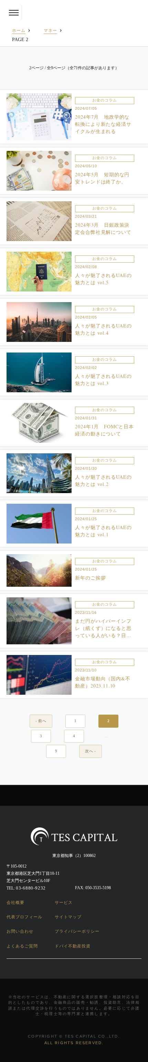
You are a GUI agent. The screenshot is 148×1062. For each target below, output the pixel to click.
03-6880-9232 (31, 888)
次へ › (90, 751)
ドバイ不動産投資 (73, 946)
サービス (64, 902)
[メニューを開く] (14, 12)
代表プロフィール (24, 917)
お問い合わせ (20, 931)
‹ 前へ (40, 721)
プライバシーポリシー (77, 931)
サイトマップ (68, 917)
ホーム (18, 30)
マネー (50, 30)
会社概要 (15, 902)
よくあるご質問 (22, 946)
